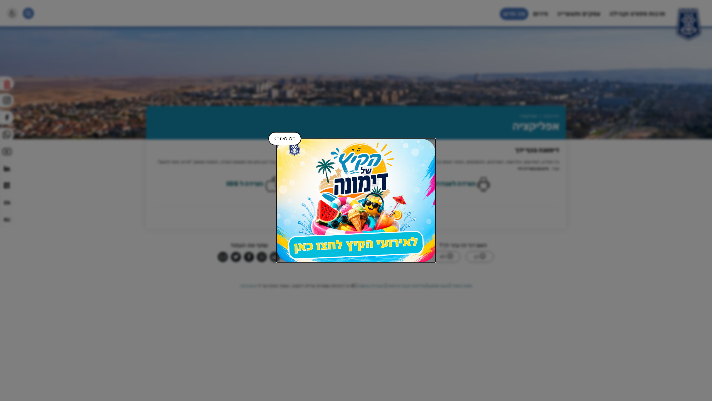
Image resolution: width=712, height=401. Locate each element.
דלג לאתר (282, 136)
